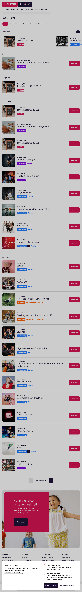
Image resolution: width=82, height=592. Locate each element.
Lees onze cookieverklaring (13, 573)
